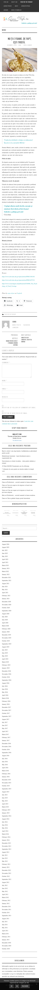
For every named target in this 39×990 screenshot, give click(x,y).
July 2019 (5, 650)
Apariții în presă (25, 6)
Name (4, 381)
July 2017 (5, 722)
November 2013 (6, 846)
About (16, 6)
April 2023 (5, 562)
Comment (6, 362)
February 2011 (6, 937)
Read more (25, 986)
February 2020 (6, 629)
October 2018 (6, 677)
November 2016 (6, 746)
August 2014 (5, 819)
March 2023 (5, 565)
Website (5, 397)
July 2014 (5, 822)
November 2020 (6, 605)
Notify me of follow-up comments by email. (19, 408)
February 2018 (6, 701)
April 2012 (5, 894)
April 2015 (5, 804)
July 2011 (5, 921)
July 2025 (5, 550)
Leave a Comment (27, 45)
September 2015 (6, 789)
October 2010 (6, 949)
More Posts (16, 325)
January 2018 (6, 704)
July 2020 (5, 617)
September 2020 (6, 611)
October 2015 (6, 786)
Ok (11, 986)
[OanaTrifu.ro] (19, 19)
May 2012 (5, 891)
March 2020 (5, 626)
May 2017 (5, 728)
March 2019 (5, 662)
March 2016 (5, 771)
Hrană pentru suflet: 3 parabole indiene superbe (12, 343)
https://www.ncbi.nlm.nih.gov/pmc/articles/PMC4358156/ (18, 277)
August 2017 (5, 719)
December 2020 (6, 602)
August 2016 (5, 755)
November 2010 (6, 946)
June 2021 (5, 586)
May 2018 (5, 692)
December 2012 (6, 870)
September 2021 (6, 580)
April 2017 (5, 731)
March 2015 (5, 807)
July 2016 (5, 758)
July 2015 (5, 795)
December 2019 (6, 635)
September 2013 (6, 849)
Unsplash (19, 293)
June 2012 (5, 888)
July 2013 (5, 855)
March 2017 (5, 734)
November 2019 (6, 638)
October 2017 (6, 713)
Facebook (26, 325)
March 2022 (5, 571)
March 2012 (5, 897)
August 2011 (5, 918)
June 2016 (5, 761)
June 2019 (5, 653)
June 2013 (5, 858)
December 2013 (6, 843)
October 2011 (6, 912)
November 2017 (6, 710)
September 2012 (6, 879)
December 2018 (6, 671)
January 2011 (6, 940)
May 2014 (5, 828)
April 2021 (5, 592)
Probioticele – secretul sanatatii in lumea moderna (21, 482)
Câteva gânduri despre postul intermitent (18, 498)
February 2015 (6, 810)
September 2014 (6, 816)
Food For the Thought (26, 2)
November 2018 (6, 674)
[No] (37, 984)
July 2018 (5, 686)
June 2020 (5, 620)
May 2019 (5, 656)
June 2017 (5, 725)
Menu (4, 30)
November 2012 (6, 873)
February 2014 (6, 837)
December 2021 (6, 577)
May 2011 (5, 928)
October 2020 (6, 608)
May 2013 (5, 861)
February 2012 (6, 900)
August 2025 (5, 547)
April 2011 (5, 931)
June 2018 (5, 689)
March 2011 (5, 934)
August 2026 (5, 544)
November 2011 (6, 909)
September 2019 (6, 644)
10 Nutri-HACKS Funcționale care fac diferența (15, 466)
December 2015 (6, 780)
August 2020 (5, 614)
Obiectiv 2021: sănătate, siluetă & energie (26, 340)
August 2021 (5, 583)
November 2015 (6, 783)
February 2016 (6, 774)
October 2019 (6, 641)
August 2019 (5, 647)
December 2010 (6, 943)
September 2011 (6, 915)
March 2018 (5, 698)
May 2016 (5, 765)
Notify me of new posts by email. (15, 413)
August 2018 (5, 683)
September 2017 (6, 716)
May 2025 (5, 556)
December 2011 (6, 906)
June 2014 (5, 825)
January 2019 (6, 668)
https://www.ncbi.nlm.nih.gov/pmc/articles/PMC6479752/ (18, 280)
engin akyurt (11, 293)
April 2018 (5, 695)
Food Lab (6, 2)
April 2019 (5, 659)
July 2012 (5, 885)
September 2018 (6, 680)
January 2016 (6, 777)
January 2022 (6, 574)
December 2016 (6, 743)
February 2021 (6, 595)
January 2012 (6, 903)
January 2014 (6, 840)
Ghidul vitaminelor (16, 10)
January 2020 (6, 632)
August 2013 (5, 852)
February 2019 (6, 665)
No (17, 986)
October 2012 (6, 876)
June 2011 (5, 925)
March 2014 (5, 834)
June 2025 (5, 553)
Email (4, 389)
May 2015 (5, 801)
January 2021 (6, 598)
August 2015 (5, 792)
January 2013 (6, 867)
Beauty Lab (14, 2)
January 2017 (6, 740)
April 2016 (5, 768)
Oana (19, 45)
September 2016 (6, 752)
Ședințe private (8, 6)
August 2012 (5, 882)
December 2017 (6, 707)
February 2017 (6, 737)
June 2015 (5, 798)
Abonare (6, 10)
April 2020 (5, 623)
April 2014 (5, 831)
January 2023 (6, 568)
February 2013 (6, 864)
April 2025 (5, 559)
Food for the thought (10, 314)
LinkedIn (15, 327)
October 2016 (6, 749)
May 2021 (5, 589)
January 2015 (6, 813)
